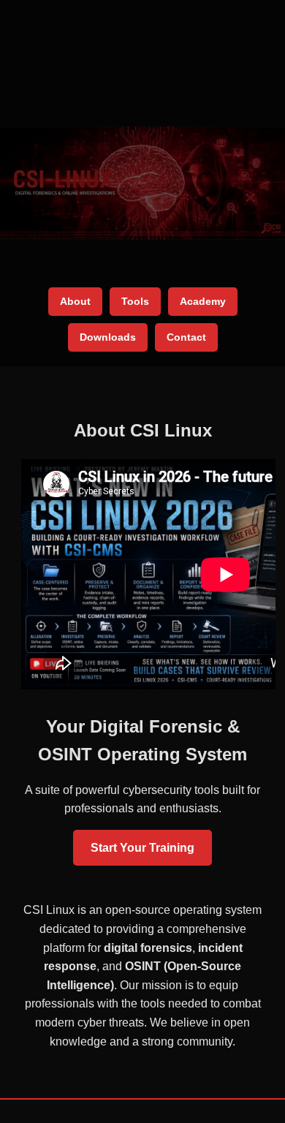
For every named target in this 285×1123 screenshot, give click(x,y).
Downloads (108, 337)
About (75, 301)
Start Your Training (142, 848)
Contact (186, 337)
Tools (135, 301)
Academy (203, 301)
